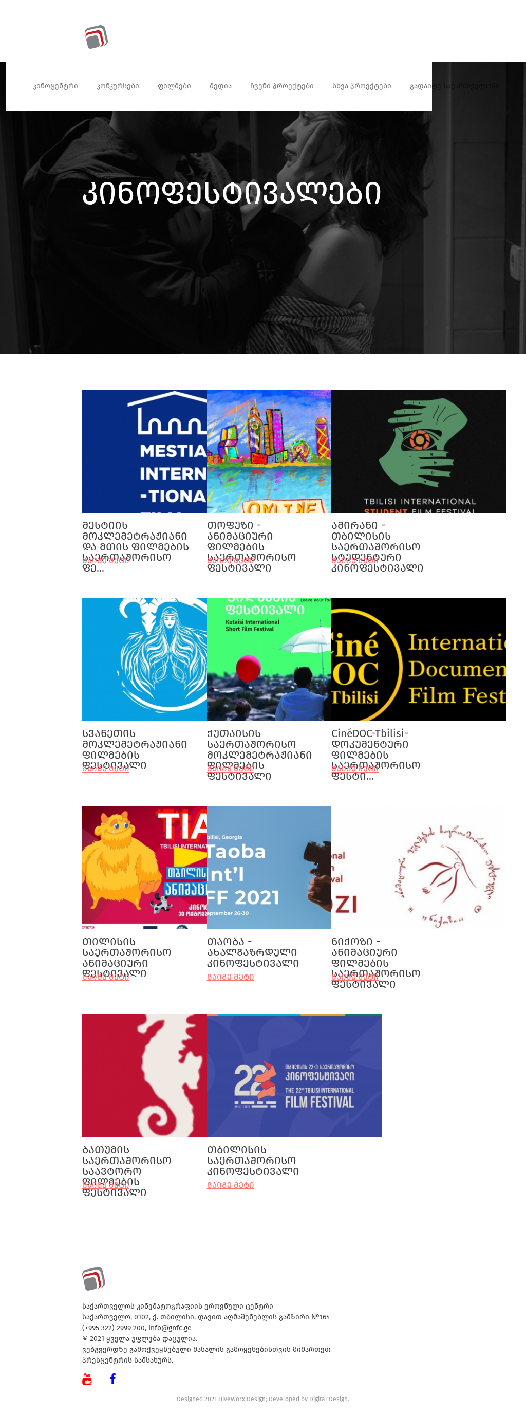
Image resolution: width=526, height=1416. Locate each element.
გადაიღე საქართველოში (455, 86)
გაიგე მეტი (230, 977)
